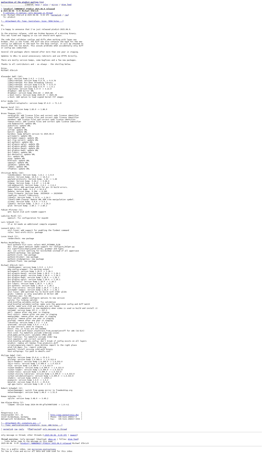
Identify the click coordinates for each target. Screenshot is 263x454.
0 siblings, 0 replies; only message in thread (28, 13)
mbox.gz (52, 439)
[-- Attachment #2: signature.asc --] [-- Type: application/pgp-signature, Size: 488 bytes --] (31, 424)
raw (66, 15)
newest (73, 435)
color (45, 5)
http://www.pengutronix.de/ (64, 415)
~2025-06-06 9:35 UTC (55, 435)
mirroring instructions (44, 449)
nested (37, 429)
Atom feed (66, 5)
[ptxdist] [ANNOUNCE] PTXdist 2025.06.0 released (45, 443)
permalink (56, 15)
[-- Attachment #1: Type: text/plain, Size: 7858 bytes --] (32, 21)
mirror (55, 5)
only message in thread (55, 429)
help (37, 5)
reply (21, 429)
